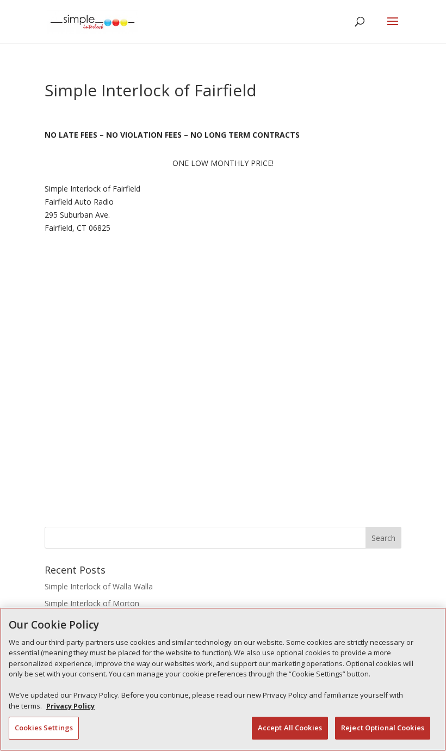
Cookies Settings (44, 727)
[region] (223, 679)
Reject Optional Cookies (382, 727)
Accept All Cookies (290, 727)
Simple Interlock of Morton (92, 603)
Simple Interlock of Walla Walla (99, 586)
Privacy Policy (70, 706)
